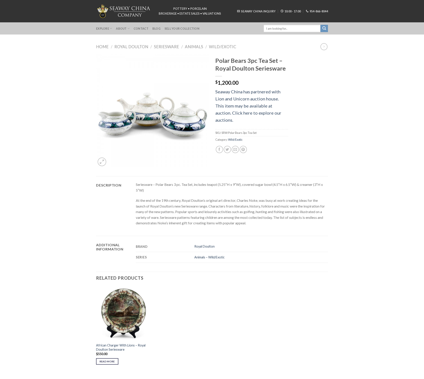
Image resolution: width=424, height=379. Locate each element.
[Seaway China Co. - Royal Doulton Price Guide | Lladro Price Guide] (124, 11)
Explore (102, 28)
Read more (107, 361)
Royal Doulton (131, 46)
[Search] (324, 28)
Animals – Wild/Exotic (209, 257)
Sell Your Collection (182, 28)
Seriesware (166, 46)
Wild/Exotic (222, 46)
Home (102, 46)
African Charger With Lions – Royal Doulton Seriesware (121, 347)
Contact (141, 28)
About (121, 28)
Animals (194, 46)
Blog (156, 28)
